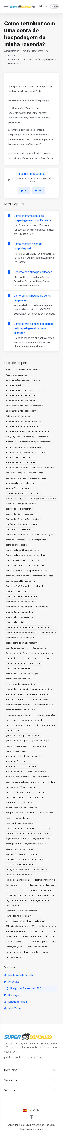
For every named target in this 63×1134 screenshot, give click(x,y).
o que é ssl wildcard (15, 833)
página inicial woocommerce (19, 849)
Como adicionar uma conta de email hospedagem (29, 534)
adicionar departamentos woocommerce (25, 390)
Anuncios (13, 981)
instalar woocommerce (37, 771)
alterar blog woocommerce (37, 437)
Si (26, 190)
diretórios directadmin (16, 663)
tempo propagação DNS (17, 942)
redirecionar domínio (45, 880)
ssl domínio (40, 921)
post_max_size (39, 859)
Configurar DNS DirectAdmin (19, 586)
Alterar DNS (11, 442)
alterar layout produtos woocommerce (23, 447)
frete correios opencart (31, 720)
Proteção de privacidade (17, 869)
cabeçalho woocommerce (43, 498)
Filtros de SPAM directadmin (19, 715)
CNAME (34, 524)
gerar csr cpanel (13, 730)
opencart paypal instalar (39, 833)
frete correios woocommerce (20, 725)
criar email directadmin (17, 622)
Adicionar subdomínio (38, 431)
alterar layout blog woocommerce (35, 442)
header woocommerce (16, 746)
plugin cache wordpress (17, 859)
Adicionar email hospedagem (20, 416)
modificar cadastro (14, 797)
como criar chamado (16, 540)
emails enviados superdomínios (21, 684)
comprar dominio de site (17, 576)
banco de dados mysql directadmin (22, 493)
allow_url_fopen (13, 437)
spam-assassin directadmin (18, 921)
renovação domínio (40, 900)
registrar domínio (46, 895)
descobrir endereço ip (42, 653)
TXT (52, 942)
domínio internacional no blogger (22, 674)
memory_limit (49, 782)
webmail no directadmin (17, 952)
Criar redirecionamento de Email (21, 632)
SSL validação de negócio (44, 926)
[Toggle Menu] (5, 6)
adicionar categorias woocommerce (23, 380)
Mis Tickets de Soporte (21, 975)
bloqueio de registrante (17, 498)
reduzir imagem (13, 895)
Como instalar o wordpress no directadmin (26, 555)
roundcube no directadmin (18, 916)
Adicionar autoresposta (16, 375)
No (40, 190)
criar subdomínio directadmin (20, 638)
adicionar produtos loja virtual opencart (24, 421)
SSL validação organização (43, 931)
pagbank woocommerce (17, 839)
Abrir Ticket (14, 1008)
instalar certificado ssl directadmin (22, 766)
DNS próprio (36, 663)
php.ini (34, 854)
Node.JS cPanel (46, 813)
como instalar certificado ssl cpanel (22, 550)
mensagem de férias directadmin (21, 787)
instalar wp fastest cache (17, 777)
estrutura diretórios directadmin (20, 710)
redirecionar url (13, 890)
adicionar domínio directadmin (20, 395)
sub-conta (49, 936)
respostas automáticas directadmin (22, 911)
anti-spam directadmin (43, 468)
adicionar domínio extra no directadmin (24, 406)
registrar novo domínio (16, 900)
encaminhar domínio (42, 689)
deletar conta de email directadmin (22, 643)
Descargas (14, 995)
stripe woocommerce (30, 936)
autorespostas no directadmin (20, 483)
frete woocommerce (47, 725)
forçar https (11, 720)
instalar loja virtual (14, 771)
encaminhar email (14, 694)
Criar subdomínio (48, 632)
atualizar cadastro (38, 478)
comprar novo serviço (43, 576)
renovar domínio (13, 905)
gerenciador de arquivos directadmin (23, 736)
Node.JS (31, 813)
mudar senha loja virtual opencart (21, 808)
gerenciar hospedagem (17, 741)
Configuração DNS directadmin (20, 581)
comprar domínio (36, 565)
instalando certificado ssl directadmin (23, 756)
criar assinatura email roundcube (21, 596)
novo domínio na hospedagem (20, 823)
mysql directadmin (14, 813)
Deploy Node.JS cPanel (17, 653)
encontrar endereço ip (37, 694)
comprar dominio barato (37, 571)
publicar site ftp (39, 869)
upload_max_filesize (15, 947)
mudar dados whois (36, 797)
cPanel (39, 586)
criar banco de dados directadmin (22, 602)
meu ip (41, 792)
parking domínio (13, 844)
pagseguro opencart (42, 839)
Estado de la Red (17, 1001)
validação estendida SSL (39, 947)
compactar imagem (15, 565)
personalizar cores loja (16, 854)
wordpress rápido (40, 952)
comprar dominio (14, 571)
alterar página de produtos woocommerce (25, 452)
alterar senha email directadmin (21, 462)
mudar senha (26, 802)
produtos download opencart (19, 864)
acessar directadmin (28, 370)
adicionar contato (14, 385)
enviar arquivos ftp (14, 699)
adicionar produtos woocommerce (22, 426)
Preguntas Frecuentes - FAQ (35, 51)
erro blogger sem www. (37, 699)
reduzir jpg (29, 895)
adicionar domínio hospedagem (21, 411)
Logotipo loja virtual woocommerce (22, 782)
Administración (11, 51)
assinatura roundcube (16, 478)
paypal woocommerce (35, 844)
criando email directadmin (18, 591)
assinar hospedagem (16, 473)
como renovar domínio (16, 560)
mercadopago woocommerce (20, 792)
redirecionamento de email (18, 880)
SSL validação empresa (16, 931)
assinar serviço (36, 473)
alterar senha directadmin (18, 457)
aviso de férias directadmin (18, 488)
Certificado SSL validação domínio (22, 514)
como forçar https (37, 540)
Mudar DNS (11, 802)
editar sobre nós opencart (18, 679)
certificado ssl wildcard (16, 524)
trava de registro (39, 942)
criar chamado (42, 607)
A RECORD (10, 370)
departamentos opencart (17, 648)
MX (42, 808)
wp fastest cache (14, 957)
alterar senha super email (18, 468)
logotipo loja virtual (41, 777)
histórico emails (38, 746)
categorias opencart (27, 504)
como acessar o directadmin (19, 529)
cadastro (10, 504)
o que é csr (45, 828)
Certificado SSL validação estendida (22, 519)
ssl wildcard (11, 936)
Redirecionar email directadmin (42, 885)
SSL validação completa (17, 926)
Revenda (11, 55)
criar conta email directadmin (19, 612)
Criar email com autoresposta (19, 617)
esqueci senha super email (18, 705)
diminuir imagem (14, 658)
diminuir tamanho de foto (38, 658)
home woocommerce (16, 751)
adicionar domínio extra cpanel (20, 400)
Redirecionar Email (14, 885)
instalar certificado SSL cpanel (20, 761)
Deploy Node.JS (40, 648)
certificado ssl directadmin (18, 509)
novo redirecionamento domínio (21, 828)
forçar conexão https (45, 715)
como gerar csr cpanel (16, 545)
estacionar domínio (44, 705)
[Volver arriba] (31, 1117)
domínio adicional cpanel (18, 668)
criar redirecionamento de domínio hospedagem (29, 627)
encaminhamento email (17, 689)
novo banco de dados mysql (19, 818)
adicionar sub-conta (15, 431)
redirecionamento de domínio (20, 875)
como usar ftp (37, 560)
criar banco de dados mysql (19, 607)
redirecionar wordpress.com (37, 890)
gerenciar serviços (40, 741)
